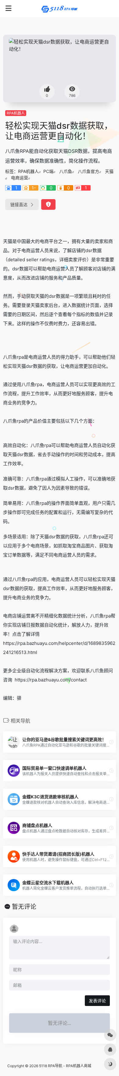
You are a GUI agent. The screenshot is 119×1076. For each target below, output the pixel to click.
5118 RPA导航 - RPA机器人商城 (65, 1066)
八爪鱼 (65, 171)
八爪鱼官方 (88, 171)
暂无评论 (24, 906)
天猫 (109, 171)
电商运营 (19, 177)
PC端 (48, 171)
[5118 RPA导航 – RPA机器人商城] (59, 8)
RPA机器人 (16, 113)
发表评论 (97, 1000)
